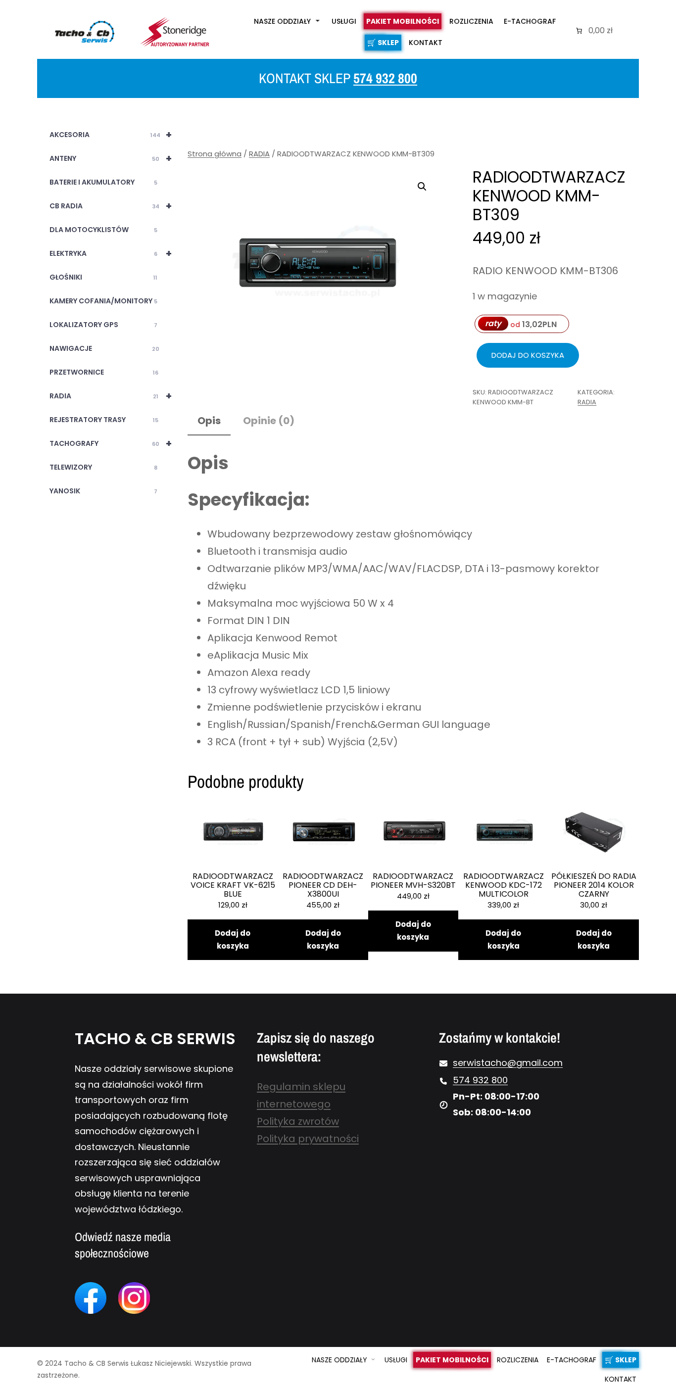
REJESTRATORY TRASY (103, 420)
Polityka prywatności (308, 1139)
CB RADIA (110, 206)
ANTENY (110, 158)
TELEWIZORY (103, 467)
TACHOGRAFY (110, 443)
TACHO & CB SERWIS (155, 1038)
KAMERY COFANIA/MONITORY (103, 301)
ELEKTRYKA (110, 253)
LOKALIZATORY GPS (103, 325)
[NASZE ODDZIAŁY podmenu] (317, 20)
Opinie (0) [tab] (268, 421)
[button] (422, 186)
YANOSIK (103, 491)
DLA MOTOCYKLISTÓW (103, 230)
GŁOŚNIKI (103, 277)
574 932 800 (385, 78)
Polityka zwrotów (298, 1121)
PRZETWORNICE (103, 372)
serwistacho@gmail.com (508, 1062)
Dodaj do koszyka (527, 355)
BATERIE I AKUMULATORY (103, 182)
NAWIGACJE (104, 348)
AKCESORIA (110, 135)
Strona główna (214, 153)
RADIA (110, 396)
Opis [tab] (209, 421)
